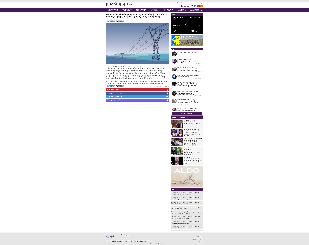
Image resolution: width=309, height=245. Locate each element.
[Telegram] (108, 21)
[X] (117, 21)
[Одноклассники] (114, 21)
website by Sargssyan (198, 241)
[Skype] (110, 21)
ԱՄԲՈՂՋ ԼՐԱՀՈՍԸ (186, 113)
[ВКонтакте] (112, 21)
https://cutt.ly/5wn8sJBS (293, 235)
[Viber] (121, 21)
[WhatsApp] (123, 21)
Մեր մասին (200, 236)
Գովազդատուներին (197, 239)
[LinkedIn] (119, 21)
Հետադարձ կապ (198, 237)
